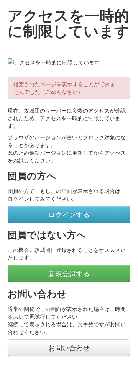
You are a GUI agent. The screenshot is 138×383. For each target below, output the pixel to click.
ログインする (69, 214)
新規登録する (69, 273)
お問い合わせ (69, 347)
